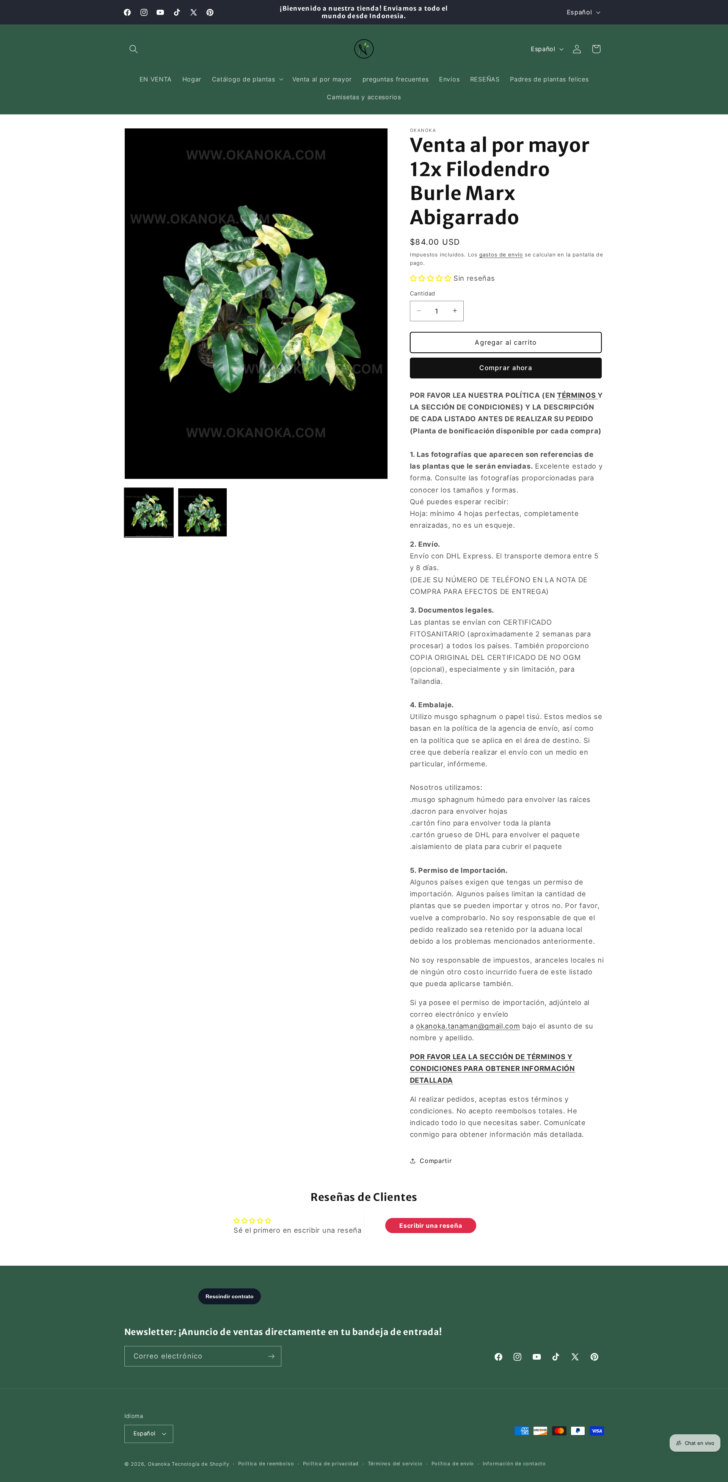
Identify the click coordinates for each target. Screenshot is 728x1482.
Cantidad (422, 293)
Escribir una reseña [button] (430, 1225)
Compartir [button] (436, 1160)
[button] (134, 49)
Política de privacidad (331, 1464)
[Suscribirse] (271, 1356)
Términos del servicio (395, 1464)
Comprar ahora (505, 368)
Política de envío (452, 1464)
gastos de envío (501, 254)
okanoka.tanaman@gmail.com (468, 1025)
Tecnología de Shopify (200, 1464)
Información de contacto (514, 1464)
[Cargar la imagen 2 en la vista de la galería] (202, 512)
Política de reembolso (266, 1464)
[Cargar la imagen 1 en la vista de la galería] (149, 512)
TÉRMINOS (576, 395)
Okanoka (159, 1464)
